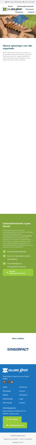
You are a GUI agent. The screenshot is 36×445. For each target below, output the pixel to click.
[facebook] (4, 381)
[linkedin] (12, 381)
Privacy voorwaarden (25, 439)
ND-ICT (21, 442)
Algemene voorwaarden (11, 439)
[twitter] (8, 381)
